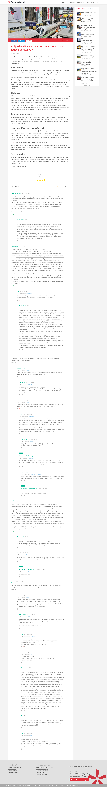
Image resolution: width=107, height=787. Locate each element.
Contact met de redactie (24, 785)
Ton (29, 571)
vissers (31, 441)
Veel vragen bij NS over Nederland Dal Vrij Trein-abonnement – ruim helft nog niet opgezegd (89, 71)
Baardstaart (28, 293)
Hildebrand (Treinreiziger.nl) (36, 474)
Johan (27, 597)
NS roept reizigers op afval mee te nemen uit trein (88, 33)
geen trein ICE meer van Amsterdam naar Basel (54, 135)
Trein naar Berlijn (12, 769)
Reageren (29, 40)
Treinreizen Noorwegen (42, 769)
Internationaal (90, 2)
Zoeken (98, 2)
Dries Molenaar (29, 222)
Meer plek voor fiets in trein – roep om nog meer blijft (88, 13)
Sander (27, 370)
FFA (29, 308)
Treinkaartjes (71, 2)
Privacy (61, 785)
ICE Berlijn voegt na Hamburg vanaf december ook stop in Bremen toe (88, 27)
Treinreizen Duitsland (41, 774)
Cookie (56, 785)
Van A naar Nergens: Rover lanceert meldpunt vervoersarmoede (88, 62)
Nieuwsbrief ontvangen (79, 780)
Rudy (27, 539)
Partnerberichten (36, 785)
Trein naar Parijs (12, 770)
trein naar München (56, 137)
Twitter (82, 766)
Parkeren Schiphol (13, 772)
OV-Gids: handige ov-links (14, 767)
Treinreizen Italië (40, 772)
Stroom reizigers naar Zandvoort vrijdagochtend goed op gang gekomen (88, 19)
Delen (14, 40)
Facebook (74, 766)
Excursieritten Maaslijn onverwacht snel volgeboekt (89, 55)
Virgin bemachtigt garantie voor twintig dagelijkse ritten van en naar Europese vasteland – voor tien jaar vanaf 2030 (89, 80)
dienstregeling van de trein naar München (35, 142)
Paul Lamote (31, 416)
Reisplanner (80, 2)
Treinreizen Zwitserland (42, 770)
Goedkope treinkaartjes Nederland (44, 767)
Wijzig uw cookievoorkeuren (73, 785)
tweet (21, 40)
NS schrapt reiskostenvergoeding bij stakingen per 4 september (88, 40)
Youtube (90, 766)
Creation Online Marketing (47, 785)
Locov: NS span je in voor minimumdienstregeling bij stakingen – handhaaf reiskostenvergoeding (88, 48)
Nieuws (62, 2)
